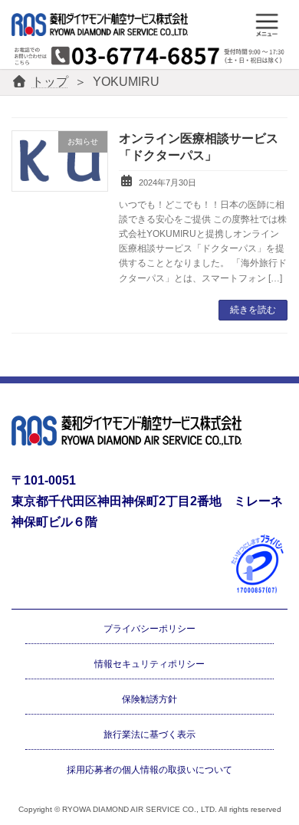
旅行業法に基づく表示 (150, 733)
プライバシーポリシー (150, 628)
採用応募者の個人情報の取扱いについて (149, 769)
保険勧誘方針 (149, 699)
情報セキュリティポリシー (149, 664)
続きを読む (253, 309)
